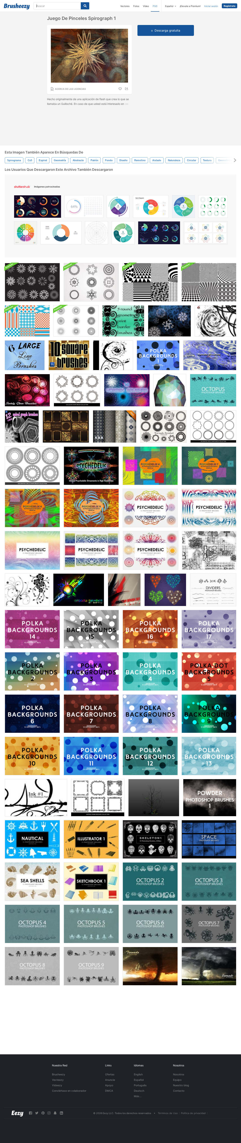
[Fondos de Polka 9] (209, 713)
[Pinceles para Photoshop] (209, 839)
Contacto (178, 1090)
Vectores (125, 6)
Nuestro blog (181, 1085)
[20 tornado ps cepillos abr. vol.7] (150, 966)
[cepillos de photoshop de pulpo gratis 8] (32, 966)
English (138, 1074)
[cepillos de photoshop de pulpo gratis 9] (91, 966)
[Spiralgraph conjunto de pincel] (22, 426)
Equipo (177, 1079)
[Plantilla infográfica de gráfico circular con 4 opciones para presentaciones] (183, 207)
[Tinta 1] (36, 797)
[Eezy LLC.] (17, 1113)
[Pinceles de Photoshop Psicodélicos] (150, 508)
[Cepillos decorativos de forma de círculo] (213, 426)
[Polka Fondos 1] (158, 355)
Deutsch (139, 1090)
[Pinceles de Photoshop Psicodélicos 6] (150, 465)
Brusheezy (58, 1074)
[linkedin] (61, 1113)
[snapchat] (55, 1113)
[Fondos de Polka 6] (32, 713)
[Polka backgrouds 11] (91, 756)
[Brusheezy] (17, 6)
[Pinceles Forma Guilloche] (77, 390)
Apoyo (109, 1085)
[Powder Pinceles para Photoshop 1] (209, 797)
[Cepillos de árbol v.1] (153, 797)
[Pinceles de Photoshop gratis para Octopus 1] (213, 390)
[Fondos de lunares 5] (209, 671)
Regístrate (229, 6)
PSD (155, 6)
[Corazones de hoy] (165, 589)
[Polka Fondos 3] (91, 671)
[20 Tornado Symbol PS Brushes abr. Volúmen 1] (163, 426)
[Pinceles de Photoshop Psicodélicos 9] (91, 508)
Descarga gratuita (167, 30)
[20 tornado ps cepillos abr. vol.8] (209, 966)
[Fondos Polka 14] (32, 629)
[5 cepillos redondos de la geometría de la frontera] (123, 321)
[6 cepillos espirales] (215, 321)
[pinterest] (42, 1113)
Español (139, 1079)
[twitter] (36, 1113)
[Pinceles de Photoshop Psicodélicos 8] (32, 508)
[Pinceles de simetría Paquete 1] (169, 321)
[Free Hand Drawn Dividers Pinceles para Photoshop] (213, 589)
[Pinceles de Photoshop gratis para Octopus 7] (209, 924)
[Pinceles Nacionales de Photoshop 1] (32, 839)
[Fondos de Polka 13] (209, 756)
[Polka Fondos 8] (150, 713)
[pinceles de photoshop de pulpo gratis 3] (209, 881)
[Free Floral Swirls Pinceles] (27, 589)
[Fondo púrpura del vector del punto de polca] (209, 629)
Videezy (57, 1085)
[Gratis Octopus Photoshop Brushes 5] (91, 924)
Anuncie (110, 1079)
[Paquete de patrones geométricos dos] (209, 282)
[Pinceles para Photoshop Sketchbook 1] (91, 881)
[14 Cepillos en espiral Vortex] (127, 390)
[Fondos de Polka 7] (91, 713)
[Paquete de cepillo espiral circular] (91, 282)
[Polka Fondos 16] (150, 629)
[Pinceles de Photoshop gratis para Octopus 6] (150, 924)
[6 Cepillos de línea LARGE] (25, 355)
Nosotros (178, 1074)
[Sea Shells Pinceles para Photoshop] (32, 881)
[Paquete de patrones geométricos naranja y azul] (27, 321)
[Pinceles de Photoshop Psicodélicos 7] (209, 465)
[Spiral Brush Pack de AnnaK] (209, 355)
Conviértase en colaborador (69, 1090)
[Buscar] (85, 5)
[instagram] (48, 1113)
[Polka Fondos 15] (91, 629)
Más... (138, 1096)
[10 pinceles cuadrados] (68, 355)
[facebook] (30, 1113)
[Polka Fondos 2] (32, 671)
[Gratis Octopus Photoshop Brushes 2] (150, 881)
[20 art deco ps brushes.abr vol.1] (66, 426)
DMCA (109, 1090)
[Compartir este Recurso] (127, 88)
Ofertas (109, 1074)
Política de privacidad (193, 1113)
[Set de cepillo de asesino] (124, 589)
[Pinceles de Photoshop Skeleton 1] (150, 839)
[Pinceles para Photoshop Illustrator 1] (91, 839)
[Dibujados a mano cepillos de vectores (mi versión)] (209, 550)
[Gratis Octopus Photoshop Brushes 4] (32, 924)
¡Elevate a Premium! (190, 6)
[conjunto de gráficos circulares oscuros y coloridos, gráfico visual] (159, 233)
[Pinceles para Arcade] (78, 589)
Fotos (136, 6)
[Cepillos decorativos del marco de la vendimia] (97, 797)
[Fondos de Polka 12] (150, 756)
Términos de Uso (168, 1113)
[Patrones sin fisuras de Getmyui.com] (114, 426)
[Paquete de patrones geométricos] (150, 282)
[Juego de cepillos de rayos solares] (75, 321)
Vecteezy (58, 1079)
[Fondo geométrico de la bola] (169, 390)
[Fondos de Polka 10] (32, 756)
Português (140, 1085)
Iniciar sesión (211, 6)
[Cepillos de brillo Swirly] (27, 390)
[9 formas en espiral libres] (113, 355)
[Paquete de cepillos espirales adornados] (32, 282)
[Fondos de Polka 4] (150, 671)
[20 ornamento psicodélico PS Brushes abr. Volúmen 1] (91, 465)
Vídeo (146, 6)
